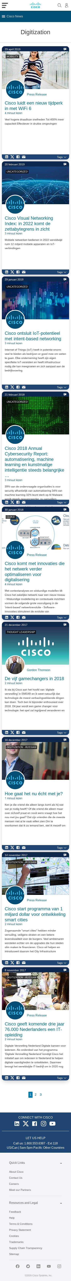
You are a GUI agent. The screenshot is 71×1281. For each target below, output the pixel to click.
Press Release (37, 94)
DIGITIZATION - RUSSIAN (21, 747)
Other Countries (53, 1147)
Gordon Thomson (38, 670)
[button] (15, 16)
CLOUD (11, 517)
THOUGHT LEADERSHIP (21, 632)
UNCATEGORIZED (17, 171)
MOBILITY (12, 56)
